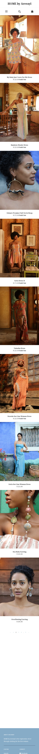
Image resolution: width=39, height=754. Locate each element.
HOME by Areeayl (19, 3)
